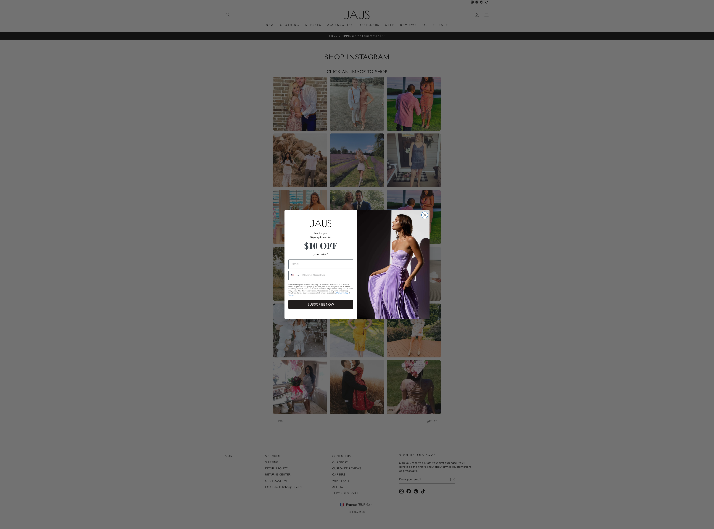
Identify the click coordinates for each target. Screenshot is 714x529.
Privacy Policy (342, 293)
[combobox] (294, 275)
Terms (290, 295)
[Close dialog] (425, 215)
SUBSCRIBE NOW (321, 304)
